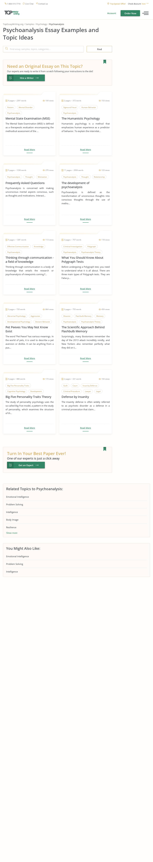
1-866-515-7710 (13, 4)
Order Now (130, 13)
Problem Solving (14, 504)
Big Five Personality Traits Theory (28, 397)
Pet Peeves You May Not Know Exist (27, 329)
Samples (30, 24)
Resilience (11, 527)
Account (111, 13)
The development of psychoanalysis (75, 185)
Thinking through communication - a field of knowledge (30, 260)
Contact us (43, 4)
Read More (29, 149)
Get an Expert (26, 465)
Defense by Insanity (75, 397)
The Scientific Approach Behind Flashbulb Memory (83, 329)
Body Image (12, 519)
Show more (11, 533)
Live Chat (29, 4)
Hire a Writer (27, 77)
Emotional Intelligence (17, 496)
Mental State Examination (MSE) (28, 118)
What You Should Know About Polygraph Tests (82, 260)
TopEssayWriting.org (13, 24)
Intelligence (12, 512)
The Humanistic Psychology (81, 118)
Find (99, 49)
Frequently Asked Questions (25, 183)
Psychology (41, 24)
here (144, 4)
